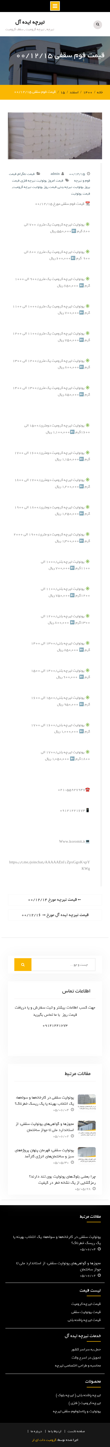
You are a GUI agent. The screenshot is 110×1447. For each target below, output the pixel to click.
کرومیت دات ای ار (44, 1440)
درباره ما (36, 1431)
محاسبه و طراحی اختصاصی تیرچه (78, 1366)
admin (55, 174)
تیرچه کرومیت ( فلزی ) (85, 1403)
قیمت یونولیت (80, 193)
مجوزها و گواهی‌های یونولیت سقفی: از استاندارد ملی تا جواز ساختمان (45, 1127)
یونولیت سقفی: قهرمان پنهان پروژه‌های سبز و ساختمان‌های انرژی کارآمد (44, 1153)
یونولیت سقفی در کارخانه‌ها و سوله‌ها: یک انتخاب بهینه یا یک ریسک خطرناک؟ (44, 1100)
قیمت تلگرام (26, 174)
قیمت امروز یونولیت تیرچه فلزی (42, 180)
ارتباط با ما (54, 1431)
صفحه (81, 1431)
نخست (72, 1431)
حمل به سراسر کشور (86, 1349)
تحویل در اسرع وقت (86, 1358)
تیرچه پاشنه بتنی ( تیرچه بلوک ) (78, 1395)
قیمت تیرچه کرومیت (86, 1304)
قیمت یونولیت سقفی (86, 1312)
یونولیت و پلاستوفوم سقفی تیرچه (77, 1411)
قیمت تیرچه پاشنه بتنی (84, 1320)
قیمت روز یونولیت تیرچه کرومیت (35, 187)
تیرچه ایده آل (30, 22)
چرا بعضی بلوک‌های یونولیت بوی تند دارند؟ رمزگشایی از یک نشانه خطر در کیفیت (62, 1179)
